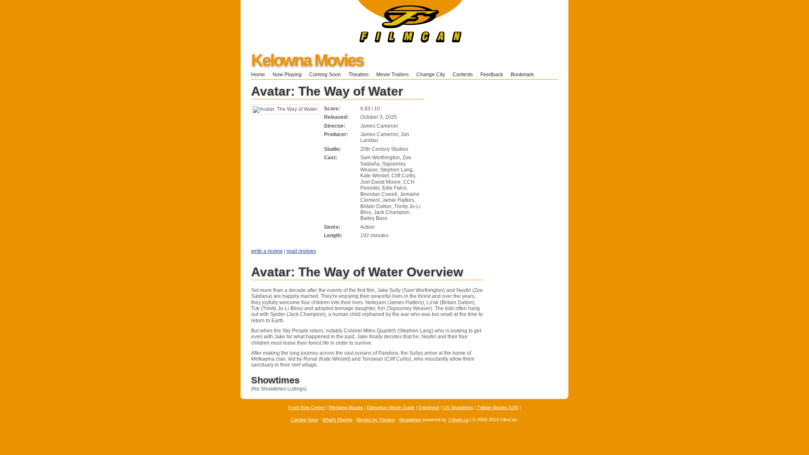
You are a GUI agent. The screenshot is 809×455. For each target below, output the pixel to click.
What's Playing (337, 419)
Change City (430, 75)
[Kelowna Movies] (352, 41)
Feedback (491, 75)
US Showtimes (458, 407)
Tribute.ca (458, 419)
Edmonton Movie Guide (391, 407)
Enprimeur (428, 407)
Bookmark (525, 75)
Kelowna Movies (307, 60)
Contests (463, 75)
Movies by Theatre (375, 419)
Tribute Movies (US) (497, 407)
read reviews (301, 251)
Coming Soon (325, 75)
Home (258, 75)
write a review (267, 251)
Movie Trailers (392, 75)
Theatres (358, 75)
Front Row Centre (306, 407)
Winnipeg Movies (346, 407)
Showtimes (410, 419)
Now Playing (287, 75)
